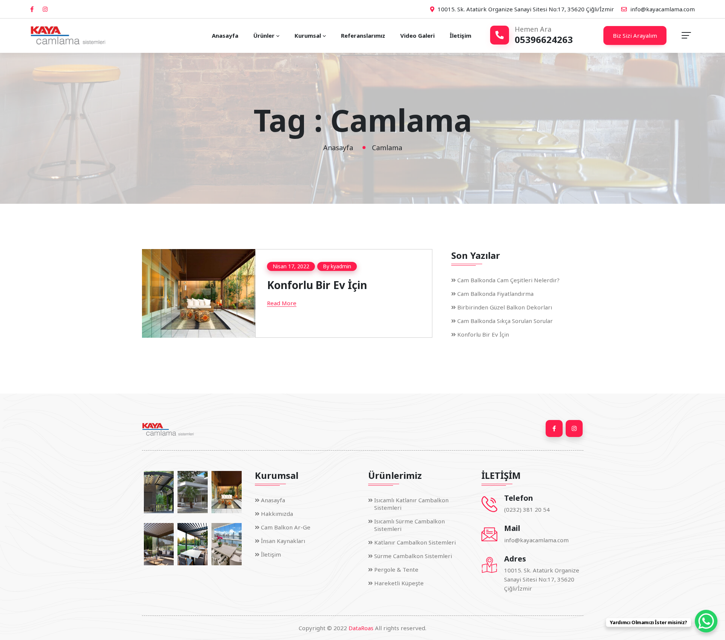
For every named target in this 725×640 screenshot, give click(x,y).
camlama (387, 147)
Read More (281, 303)
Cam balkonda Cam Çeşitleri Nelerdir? (508, 279)
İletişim (460, 35)
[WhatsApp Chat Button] (706, 621)
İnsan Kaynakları (283, 541)
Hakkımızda (277, 513)
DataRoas (361, 628)
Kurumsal (308, 35)
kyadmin (341, 266)
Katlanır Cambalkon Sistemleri (415, 542)
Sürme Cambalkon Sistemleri (413, 556)
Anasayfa (225, 35)
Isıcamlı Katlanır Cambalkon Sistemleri (411, 503)
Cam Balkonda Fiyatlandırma (495, 293)
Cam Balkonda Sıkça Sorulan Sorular (505, 320)
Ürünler (264, 35)
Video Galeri (417, 35)
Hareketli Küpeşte (399, 583)
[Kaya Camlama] (68, 35)
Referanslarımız (363, 35)
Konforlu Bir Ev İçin (317, 285)
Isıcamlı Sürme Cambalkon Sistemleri (409, 524)
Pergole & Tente (396, 569)
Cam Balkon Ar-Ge (285, 527)
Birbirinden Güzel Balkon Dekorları (504, 307)
